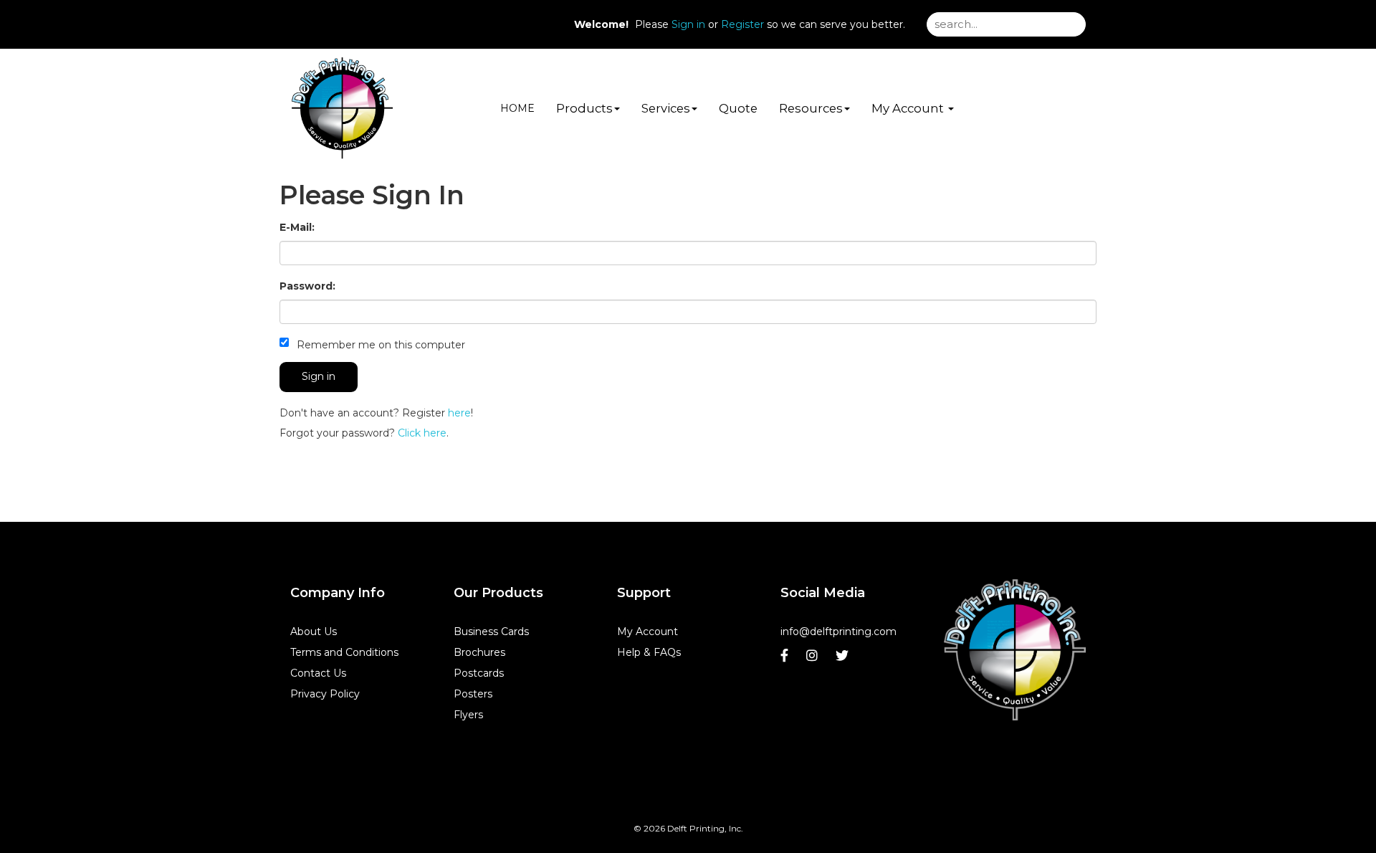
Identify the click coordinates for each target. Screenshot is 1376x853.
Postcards (479, 673)
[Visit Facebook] (786, 659)
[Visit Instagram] (813, 659)
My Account (647, 631)
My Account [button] (909, 108)
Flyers (468, 714)
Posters (473, 693)
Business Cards (491, 631)
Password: (307, 286)
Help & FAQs (649, 652)
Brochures (479, 652)
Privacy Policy (325, 693)
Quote (738, 108)
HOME (517, 108)
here (459, 412)
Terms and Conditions (344, 652)
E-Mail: (297, 227)
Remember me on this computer (379, 344)
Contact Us (318, 673)
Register (742, 24)
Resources (811, 108)
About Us (313, 631)
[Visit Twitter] (844, 659)
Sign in (688, 24)
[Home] (1015, 650)
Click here (422, 432)
